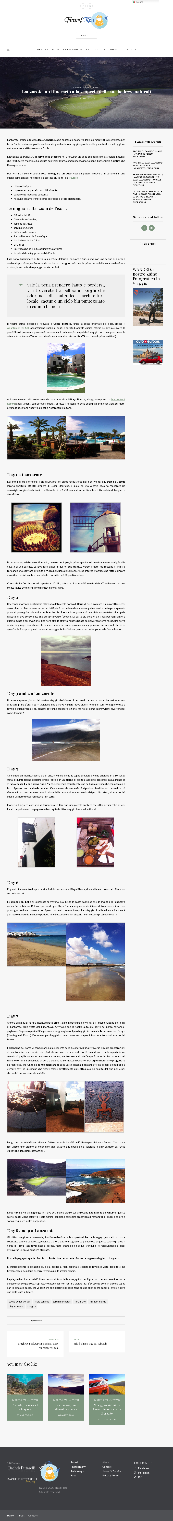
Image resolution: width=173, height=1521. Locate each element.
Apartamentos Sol (18, 327)
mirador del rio (98, 1301)
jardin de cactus (62, 1301)
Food (73, 1475)
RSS (140, 1476)
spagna (32, 1306)
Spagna (87, 87)
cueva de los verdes (20, 1301)
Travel (96, 87)
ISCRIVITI (86, 35)
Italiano (139, 2)
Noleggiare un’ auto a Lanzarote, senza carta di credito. (107, 1409)
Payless (73, 177)
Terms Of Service (111, 1471)
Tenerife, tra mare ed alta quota (25, 1407)
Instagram (144, 1472)
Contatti (129, 49)
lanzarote (80, 1301)
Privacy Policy (110, 1475)
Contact (107, 1466)
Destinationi (46, 49)
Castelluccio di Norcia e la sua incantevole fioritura (148, 165)
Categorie (71, 49)
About (114, 49)
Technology (77, 1471)
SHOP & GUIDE (95, 49)
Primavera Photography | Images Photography (148, 175)
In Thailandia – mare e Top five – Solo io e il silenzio (148, 192)
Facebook (143, 1468)
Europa (77, 87)
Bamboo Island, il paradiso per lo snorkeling (148, 154)
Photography (78, 1466)
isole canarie (42, 1301)
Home (10, 1515)
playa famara (16, 1306)
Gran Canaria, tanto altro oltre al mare (66, 1407)
